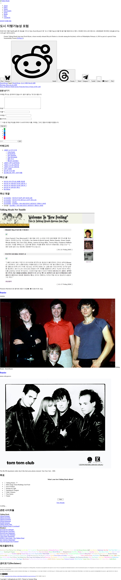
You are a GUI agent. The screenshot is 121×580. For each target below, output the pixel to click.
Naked (8, 496)
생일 (77, 557)
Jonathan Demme (97, 553)
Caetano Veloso (86, 559)
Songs (5, 12)
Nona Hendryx (96, 555)
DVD (29, 550)
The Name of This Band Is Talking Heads (17, 555)
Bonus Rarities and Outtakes (60, 555)
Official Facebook (5, 519)
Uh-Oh (14, 202)
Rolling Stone (115, 557)
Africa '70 (58, 553)
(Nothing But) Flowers (53, 550)
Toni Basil (14, 553)
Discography (7, 11)
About (6, 6)
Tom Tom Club (113, 550)
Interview (97, 552)
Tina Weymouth (12, 157)
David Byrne (4, 83)
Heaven (50, 552)
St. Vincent (47, 555)
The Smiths (111, 555)
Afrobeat (17, 552)
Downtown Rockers (83, 557)
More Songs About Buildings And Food (18, 484)
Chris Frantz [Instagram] (7, 536)
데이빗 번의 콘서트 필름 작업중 (14, 181)
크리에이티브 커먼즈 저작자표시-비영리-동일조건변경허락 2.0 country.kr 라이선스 (20, 576)
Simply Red (70, 555)
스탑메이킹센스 (51, 559)
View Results (60, 502)
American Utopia (60, 559)
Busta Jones (48, 557)
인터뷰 (28, 555)
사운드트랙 (101, 557)
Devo (110, 552)
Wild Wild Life (108, 557)
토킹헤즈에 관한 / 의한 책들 (13, 173)
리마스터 (81, 553)
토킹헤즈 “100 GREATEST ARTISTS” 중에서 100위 (29, 203)
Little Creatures (10, 492)
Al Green (19, 550)
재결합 (8, 557)
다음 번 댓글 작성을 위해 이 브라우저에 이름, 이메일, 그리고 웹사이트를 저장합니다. (30, 122)
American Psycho (88, 555)
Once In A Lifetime (44, 552)
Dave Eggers (19, 559)
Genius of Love (95, 559)
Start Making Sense (22, 557)
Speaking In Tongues (12, 490)
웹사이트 (3, 119)
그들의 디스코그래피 (11, 165)
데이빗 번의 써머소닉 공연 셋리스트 (24, 200)
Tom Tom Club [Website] (7, 535)
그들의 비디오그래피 (11, 167)
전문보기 (20, 38)
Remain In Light (11, 488)
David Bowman (66, 557)
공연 (100, 559)
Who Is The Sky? (79, 559)
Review (80, 552)
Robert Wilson (53, 553)
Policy (6, 7)
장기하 (4, 557)
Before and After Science (5, 559)
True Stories (9, 494)
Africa (90, 557)
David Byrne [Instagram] (7, 533)
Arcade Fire (33, 550)
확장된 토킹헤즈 (13, 161)
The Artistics (54, 557)
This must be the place (42, 550)
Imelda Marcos (112, 559)
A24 (62, 552)
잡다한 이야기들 (9, 171)
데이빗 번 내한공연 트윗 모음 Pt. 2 (15, 183)
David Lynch (3, 550)
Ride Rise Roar (64, 553)
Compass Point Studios (68, 550)
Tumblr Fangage (5, 523)
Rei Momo (7, 189)
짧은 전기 (11, 159)
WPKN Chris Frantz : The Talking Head (12, 538)
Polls (5, 16)
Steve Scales (32, 553)
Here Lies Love (85, 552)
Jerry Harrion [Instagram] (7, 540)
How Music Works (104, 552)
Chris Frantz (11, 152)
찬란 (75, 550)
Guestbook (7, 17)
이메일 (3, 115)
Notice (6, 9)
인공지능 (19, 553)
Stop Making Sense (11, 550)
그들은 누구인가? (9, 150)
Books (6, 14)
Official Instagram (5, 521)
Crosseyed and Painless (73, 553)
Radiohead (100, 550)
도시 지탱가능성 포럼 (28, 83)
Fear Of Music (10, 486)
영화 (115, 555)
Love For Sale (24, 550)
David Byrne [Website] (7, 529)
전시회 (52, 555)
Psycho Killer (38, 553)
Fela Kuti (14, 559)
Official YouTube (5, 518)
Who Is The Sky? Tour (33, 552)
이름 (2, 112)
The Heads (60, 557)
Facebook (2, 555)
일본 (88, 550)
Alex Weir (106, 550)
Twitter (82, 555)
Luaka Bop (91, 552)
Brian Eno (105, 553)
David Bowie (75, 552)
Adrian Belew (105, 559)
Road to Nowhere (112, 553)
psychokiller (7, 198)
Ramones (72, 557)
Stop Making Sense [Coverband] (10, 526)
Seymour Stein (25, 553)
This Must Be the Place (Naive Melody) (38, 559)
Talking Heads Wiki (6, 524)
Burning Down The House (37, 555)
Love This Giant (76, 555)
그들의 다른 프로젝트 (11, 163)
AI (91, 559)
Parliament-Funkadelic (69, 559)
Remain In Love (67, 552)
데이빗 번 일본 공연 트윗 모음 (22, 198)
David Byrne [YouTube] (7, 531)
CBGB (61, 550)
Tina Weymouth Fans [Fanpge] (9, 541)
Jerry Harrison (12, 155)
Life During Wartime (81, 550)
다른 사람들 (8, 169)
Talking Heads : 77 (11, 483)
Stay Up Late (26, 559)
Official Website (5, 516)
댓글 (2, 108)
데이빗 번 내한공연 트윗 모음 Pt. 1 (15, 185)
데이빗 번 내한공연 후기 (12, 187)
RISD (6, 555)
